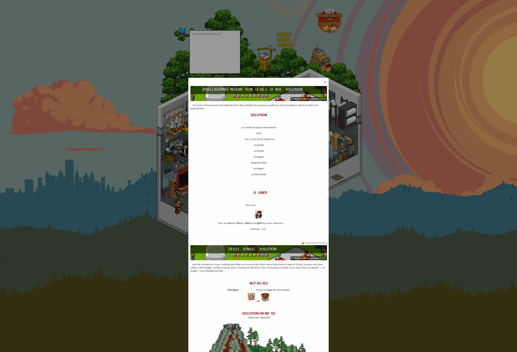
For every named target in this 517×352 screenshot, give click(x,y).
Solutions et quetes (315, 243)
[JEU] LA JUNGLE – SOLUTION (252, 249)
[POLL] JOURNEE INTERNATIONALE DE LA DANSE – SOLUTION (252, 90)
